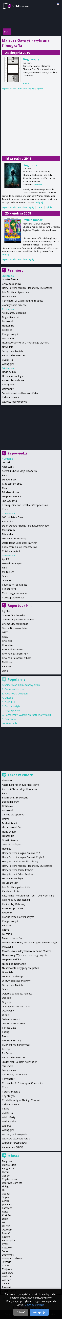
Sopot (5, 1251)
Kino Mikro (8, 645)
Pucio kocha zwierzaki (13, 355)
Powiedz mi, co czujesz (14, 584)
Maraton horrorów (12, 938)
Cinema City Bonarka (13, 615)
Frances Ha (8, 325)
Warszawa (7, 1272)
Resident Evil (9, 588)
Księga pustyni (10, 334)
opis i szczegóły (26, 88)
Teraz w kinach (20, 775)
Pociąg (5, 1031)
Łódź (4, 1222)
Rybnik (5, 1243)
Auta (4, 475)
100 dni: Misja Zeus (12, 517)
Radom (6, 1236)
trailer (40, 207)
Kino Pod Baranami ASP (15, 653)
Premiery (15, 270)
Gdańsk (6, 1193)
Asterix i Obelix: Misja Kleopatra (19, 470)
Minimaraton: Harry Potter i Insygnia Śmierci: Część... (30, 942)
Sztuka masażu (33, 220)
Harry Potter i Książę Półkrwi (17, 870)
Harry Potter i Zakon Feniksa (17, 874)
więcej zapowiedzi (14, 597)
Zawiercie (7, 1287)
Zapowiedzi (17, 453)
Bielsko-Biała (9, 1164)
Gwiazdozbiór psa (11, 283)
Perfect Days (9, 1027)
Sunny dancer (9, 296)
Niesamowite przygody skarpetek (20, 968)
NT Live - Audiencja (12, 976)
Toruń (5, 1265)
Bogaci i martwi (10, 317)
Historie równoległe (12, 376)
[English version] (58, 4)
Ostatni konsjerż (11, 1019)
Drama (5, 818)
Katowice (7, 1207)
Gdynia (5, 1197)
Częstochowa (9, 1179)
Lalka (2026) (8, 384)
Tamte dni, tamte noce (14, 1074)
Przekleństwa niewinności (16, 1044)
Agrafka (6, 611)
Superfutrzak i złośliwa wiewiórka (20, 393)
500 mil (6, 462)
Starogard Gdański (12, 1258)
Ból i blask (7, 806)
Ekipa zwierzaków (11, 827)
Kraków (6, 1215)
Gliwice (5, 1200)
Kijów (5, 636)
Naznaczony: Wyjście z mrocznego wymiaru (25, 342)
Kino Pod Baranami (12, 649)
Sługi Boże (30, 165)
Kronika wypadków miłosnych (18, 916)
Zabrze (6, 1283)
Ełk (3, 1190)
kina (20, 5)
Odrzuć (21, 1312)
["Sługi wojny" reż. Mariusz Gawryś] (12, 69)
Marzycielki (8, 338)
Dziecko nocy (9, 479)
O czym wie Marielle (12, 351)
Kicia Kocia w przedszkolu (16, 899)
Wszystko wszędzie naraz (16, 1138)
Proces (5, 1036)
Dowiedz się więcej (35, 1304)
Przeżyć (6, 1049)
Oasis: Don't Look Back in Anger (19, 542)
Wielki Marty (8, 1117)
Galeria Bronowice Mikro (15, 628)
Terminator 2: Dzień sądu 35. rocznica (22, 300)
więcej (26, 83)
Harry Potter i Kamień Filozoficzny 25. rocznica (27, 287)
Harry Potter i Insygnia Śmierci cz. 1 (21, 853)
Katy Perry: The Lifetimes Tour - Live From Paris (28, 895)
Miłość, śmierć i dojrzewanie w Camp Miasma (26, 951)
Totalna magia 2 (11, 551)
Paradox (6, 666)
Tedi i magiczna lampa (14, 593)
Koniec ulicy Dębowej (13, 380)
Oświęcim (7, 1229)
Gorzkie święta (10, 279)
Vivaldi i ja (7, 359)
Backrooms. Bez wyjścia (15, 797)
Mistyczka (7, 534)
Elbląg (5, 1186)
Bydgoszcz (8, 1168)
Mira (4, 488)
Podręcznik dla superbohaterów (19, 547)
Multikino (7, 662)
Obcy (5, 576)
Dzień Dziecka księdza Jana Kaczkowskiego (25, 525)
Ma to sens (8, 571)
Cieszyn (6, 1175)
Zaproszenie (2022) (12, 1147)
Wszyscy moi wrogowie (14, 401)
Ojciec (5, 1014)
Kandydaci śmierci (11, 891)
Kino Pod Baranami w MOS (16, 658)
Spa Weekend (9, 500)
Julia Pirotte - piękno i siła (15, 292)
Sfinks (5, 670)
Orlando (6, 580)
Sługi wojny (31, 59)
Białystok (7, 1161)
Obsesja (6, 997)
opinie (40, 88)
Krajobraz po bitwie (12, 908)
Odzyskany (8, 388)
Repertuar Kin (20, 605)
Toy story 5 (8, 1096)
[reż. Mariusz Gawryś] (12, 230)
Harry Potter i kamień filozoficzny (20, 861)
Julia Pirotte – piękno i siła (16, 887)
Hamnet (6, 848)
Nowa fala (7, 346)
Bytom (5, 1172)
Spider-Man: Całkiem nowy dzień (22, 684)
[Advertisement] (31, 123)
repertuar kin (9, 88)
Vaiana (5, 1108)
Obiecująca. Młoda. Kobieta (17, 993)
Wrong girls (8, 363)
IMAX (5, 632)
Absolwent (8, 466)
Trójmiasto (8, 1269)
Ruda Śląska (8, 1240)
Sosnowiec (8, 1254)
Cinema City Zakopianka (15, 623)
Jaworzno (7, 1204)
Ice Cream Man (10, 882)
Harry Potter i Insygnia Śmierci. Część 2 (23, 857)
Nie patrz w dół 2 (11, 496)
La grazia (7, 933)
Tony (5, 509)
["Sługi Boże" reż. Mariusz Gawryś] (12, 175)
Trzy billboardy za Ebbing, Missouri (21, 1100)
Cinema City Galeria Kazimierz (18, 619)
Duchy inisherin (10, 823)
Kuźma (5, 929)
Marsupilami (8, 530)
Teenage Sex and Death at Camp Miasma (25, 505)
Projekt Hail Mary (11, 1040)
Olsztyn (6, 1225)
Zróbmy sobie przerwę (14, 305)
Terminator (8, 1078)
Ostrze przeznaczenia (13, 1023)
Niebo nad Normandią (14, 538)
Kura (4, 567)
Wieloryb (6, 1125)
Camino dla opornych (13, 814)
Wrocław (6, 1280)
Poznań (6, 1233)
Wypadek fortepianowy (14, 1142)
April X (5, 559)
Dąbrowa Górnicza (12, 1182)
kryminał (37, 184)
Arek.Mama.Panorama (14, 312)
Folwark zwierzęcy (11, 563)
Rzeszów (7, 1247)
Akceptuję (39, 1312)
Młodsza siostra (11, 492)
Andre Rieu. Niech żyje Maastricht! (20, 784)
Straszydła (11, 723)
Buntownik (8, 321)
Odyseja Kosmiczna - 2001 (16, 1006)
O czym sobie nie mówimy (16, 980)
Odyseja (8, 697)
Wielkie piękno (9, 1121)
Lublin (5, 1218)
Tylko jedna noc (10, 397)
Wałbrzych (7, 1276)
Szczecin (6, 1261)
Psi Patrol (9, 702)
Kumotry (6, 925)
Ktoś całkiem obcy (12, 483)
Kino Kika (7, 640)
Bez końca (7, 521)
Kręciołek (7, 329)
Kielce (5, 1211)
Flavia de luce (9, 371)
